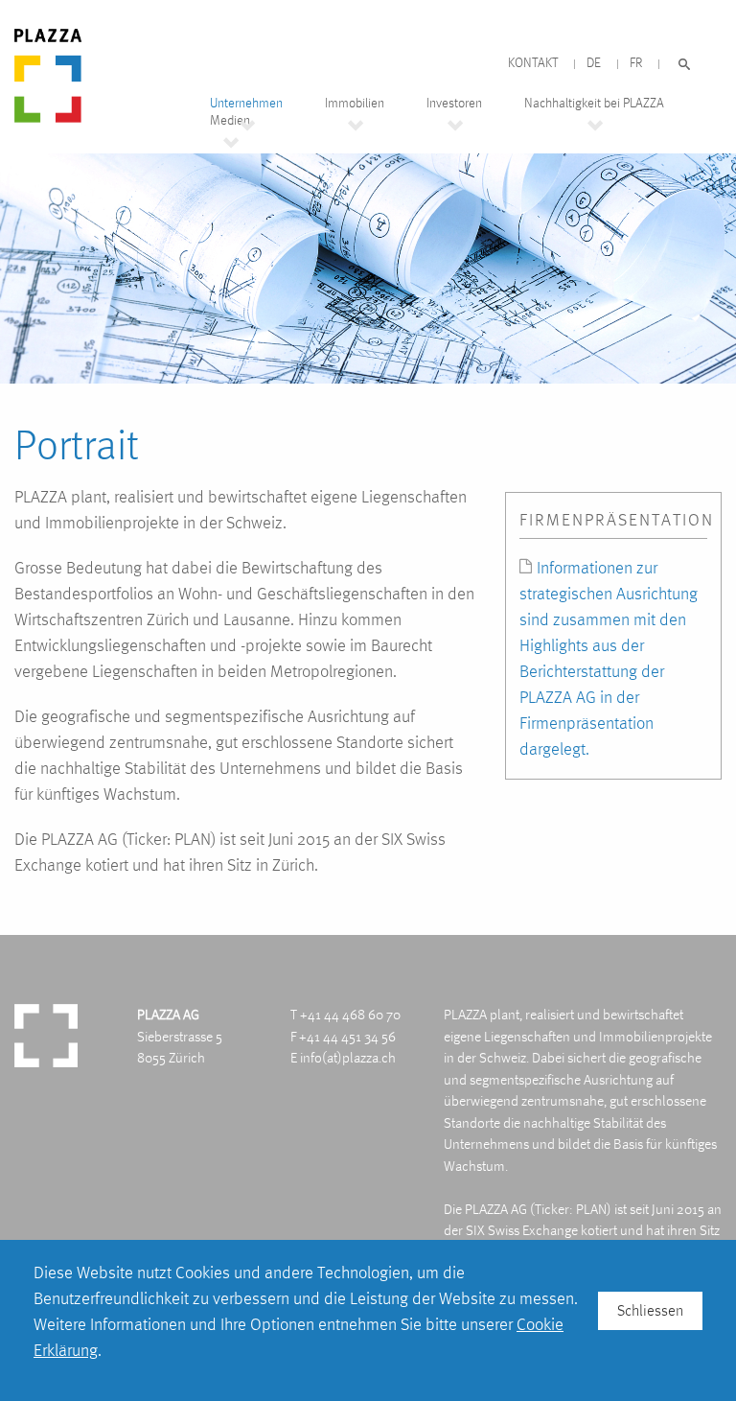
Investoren (454, 103)
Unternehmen (246, 103)
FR (636, 63)
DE (593, 63)
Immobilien (354, 103)
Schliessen (650, 1310)
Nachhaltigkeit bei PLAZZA (594, 103)
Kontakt (533, 63)
